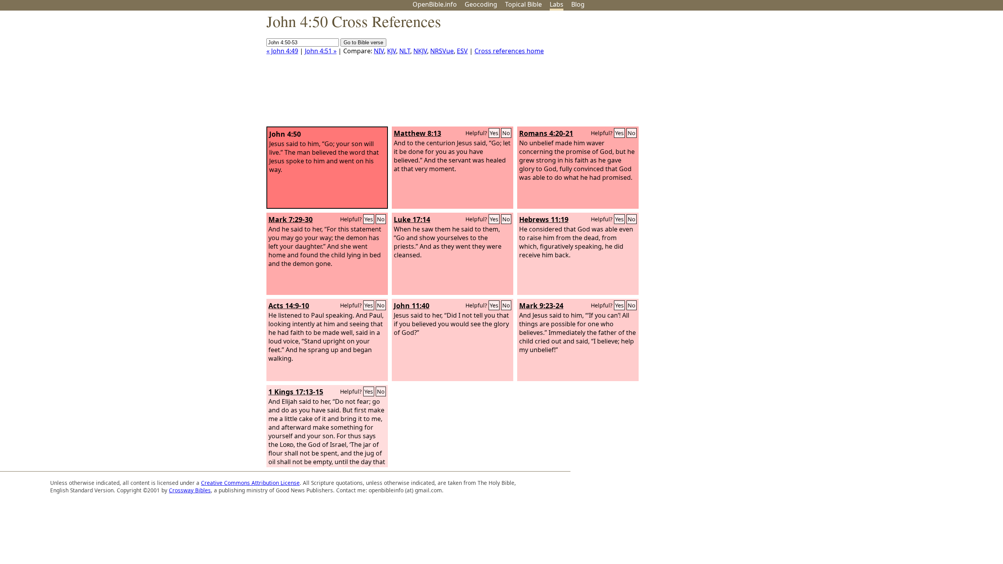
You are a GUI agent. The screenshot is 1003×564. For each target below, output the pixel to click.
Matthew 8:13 (417, 133)
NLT (404, 51)
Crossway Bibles (190, 490)
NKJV (420, 51)
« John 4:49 (282, 51)
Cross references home (509, 51)
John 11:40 (411, 305)
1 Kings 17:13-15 (295, 391)
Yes (494, 133)
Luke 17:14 (412, 219)
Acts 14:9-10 (288, 305)
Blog (578, 4)
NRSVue (442, 51)
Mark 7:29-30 (290, 219)
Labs (556, 4)
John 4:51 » (321, 51)
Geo (481, 4)
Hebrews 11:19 (543, 219)
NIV (379, 51)
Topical (523, 4)
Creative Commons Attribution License (250, 482)
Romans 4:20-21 (546, 133)
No (506, 133)
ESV (462, 51)
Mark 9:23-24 (541, 305)
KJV (391, 51)
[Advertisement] (923, 72)
